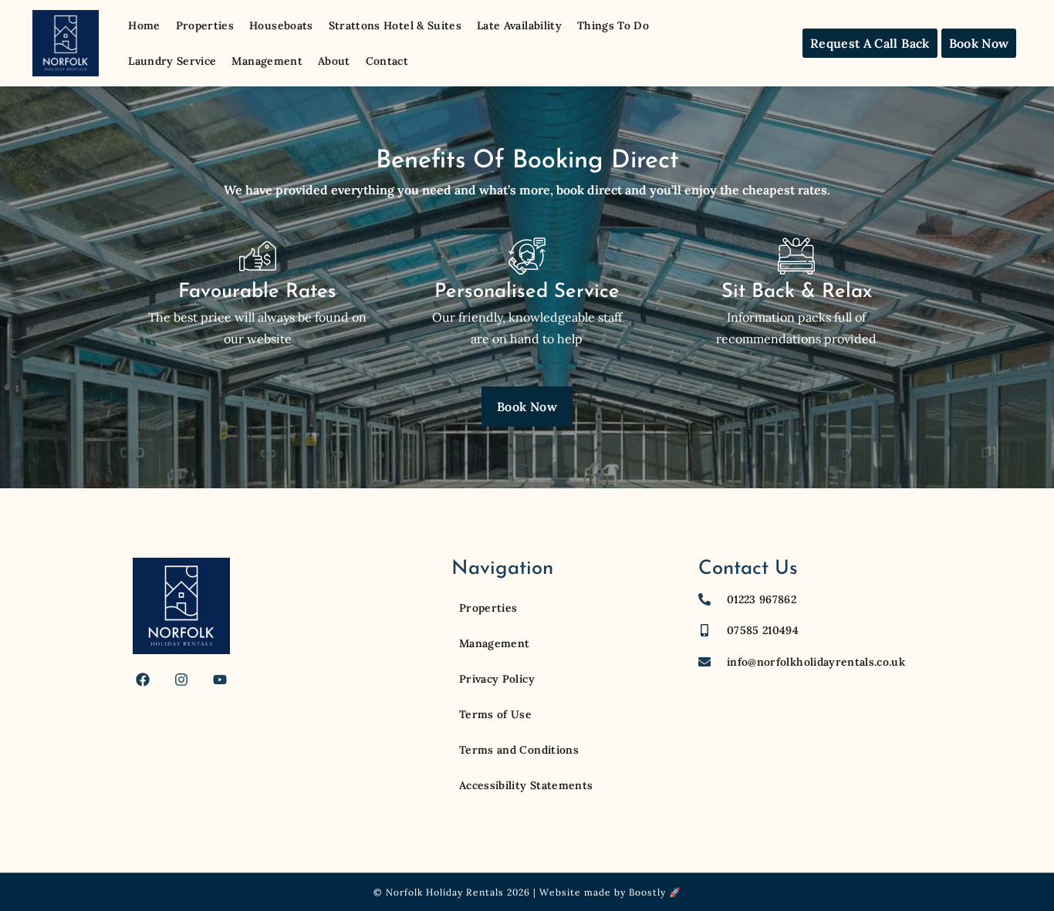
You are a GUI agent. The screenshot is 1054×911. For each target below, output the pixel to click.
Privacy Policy (497, 679)
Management (266, 61)
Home (144, 25)
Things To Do (613, 25)
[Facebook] (143, 680)
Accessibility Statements (526, 785)
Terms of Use (495, 714)
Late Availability (519, 25)
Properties (205, 25)
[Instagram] (181, 680)
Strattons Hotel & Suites (395, 25)
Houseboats (281, 25)
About (334, 61)
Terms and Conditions (519, 750)
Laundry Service (172, 61)
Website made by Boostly (602, 892)
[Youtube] (220, 680)
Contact (387, 61)
